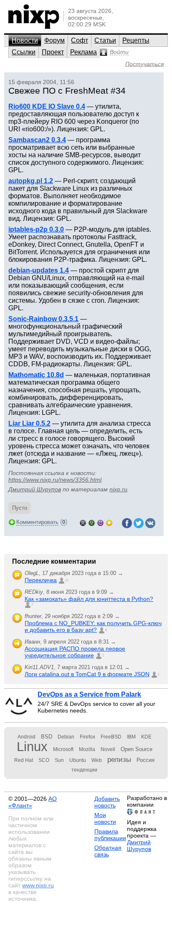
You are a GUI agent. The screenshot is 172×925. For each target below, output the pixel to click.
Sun (59, 760)
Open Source (136, 749)
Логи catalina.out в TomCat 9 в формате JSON (87, 674)
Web (96, 760)
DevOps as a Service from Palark (89, 694)
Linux (32, 746)
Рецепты (135, 40)
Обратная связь (107, 851)
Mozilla (87, 749)
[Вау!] (109, 522)
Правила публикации (110, 834)
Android (26, 736)
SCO (43, 760)
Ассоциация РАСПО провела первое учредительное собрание (75, 652)
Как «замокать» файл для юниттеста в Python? (89, 598)
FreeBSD (111, 736)
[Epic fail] (83, 522)
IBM (131, 736)
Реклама (83, 52)
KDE (146, 736)
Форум (54, 40)
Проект (53, 52)
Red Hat (23, 760)
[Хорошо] (100, 522)
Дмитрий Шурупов (34, 489)
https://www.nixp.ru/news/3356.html (54, 479)
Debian (66, 736)
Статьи (105, 40)
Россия (145, 760)
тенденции (84, 769)
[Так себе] (92, 522)
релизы (119, 759)
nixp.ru (118, 489)
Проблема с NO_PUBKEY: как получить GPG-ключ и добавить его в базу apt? (93, 626)
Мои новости (105, 818)
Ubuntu (77, 760)
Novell (108, 749)
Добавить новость (107, 802)
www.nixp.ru (38, 885)
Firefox (87, 736)
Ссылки (23, 52)
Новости (25, 40)
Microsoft (63, 749)
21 (66, 580)
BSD (46, 736)
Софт (79, 40)
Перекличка (41, 580)
